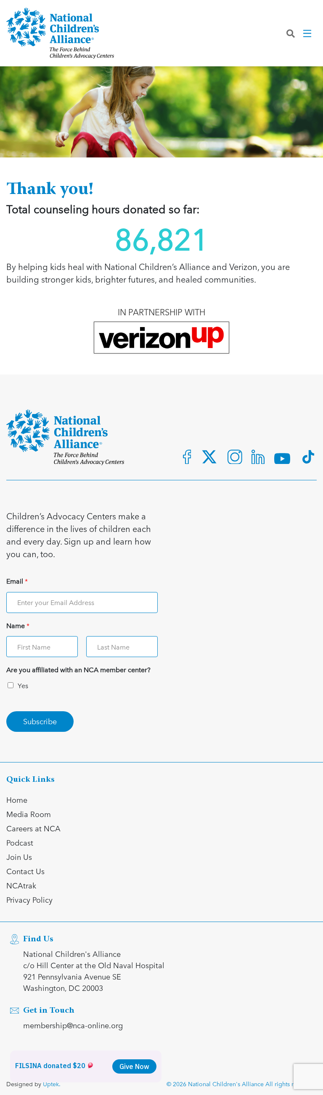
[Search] (290, 33)
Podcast (19, 842)
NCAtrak (21, 885)
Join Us (19, 856)
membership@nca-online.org (73, 1025)
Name (17, 625)
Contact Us (25, 871)
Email (17, 581)
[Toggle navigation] (308, 33)
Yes (23, 685)
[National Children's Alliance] (60, 33)
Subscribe (40, 721)
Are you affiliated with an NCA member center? (78, 669)
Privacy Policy (29, 899)
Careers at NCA (33, 828)
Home (16, 799)
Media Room (28, 814)
